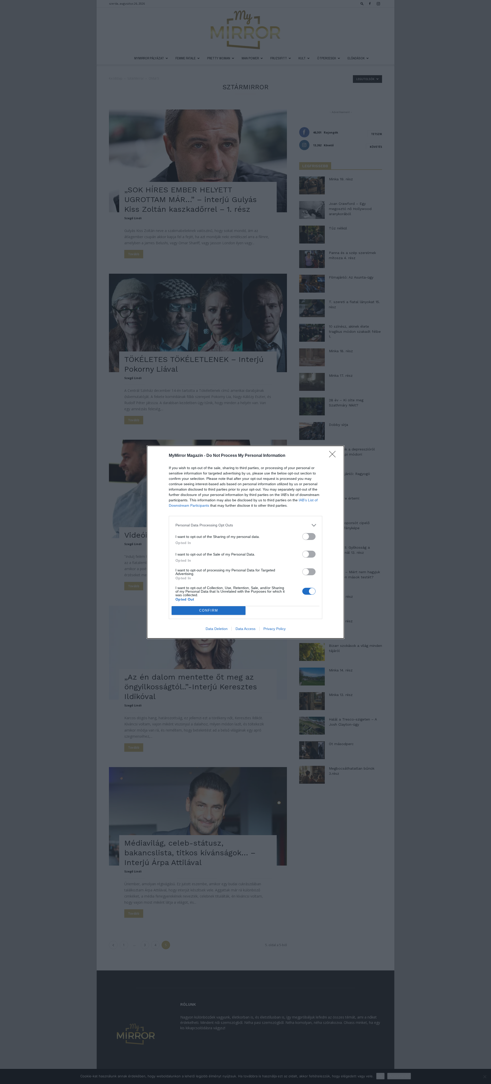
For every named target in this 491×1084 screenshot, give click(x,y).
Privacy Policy (274, 629)
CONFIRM (208, 610)
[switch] (309, 536)
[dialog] (245, 542)
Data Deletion (217, 629)
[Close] (334, 456)
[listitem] (245, 525)
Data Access (245, 629)
